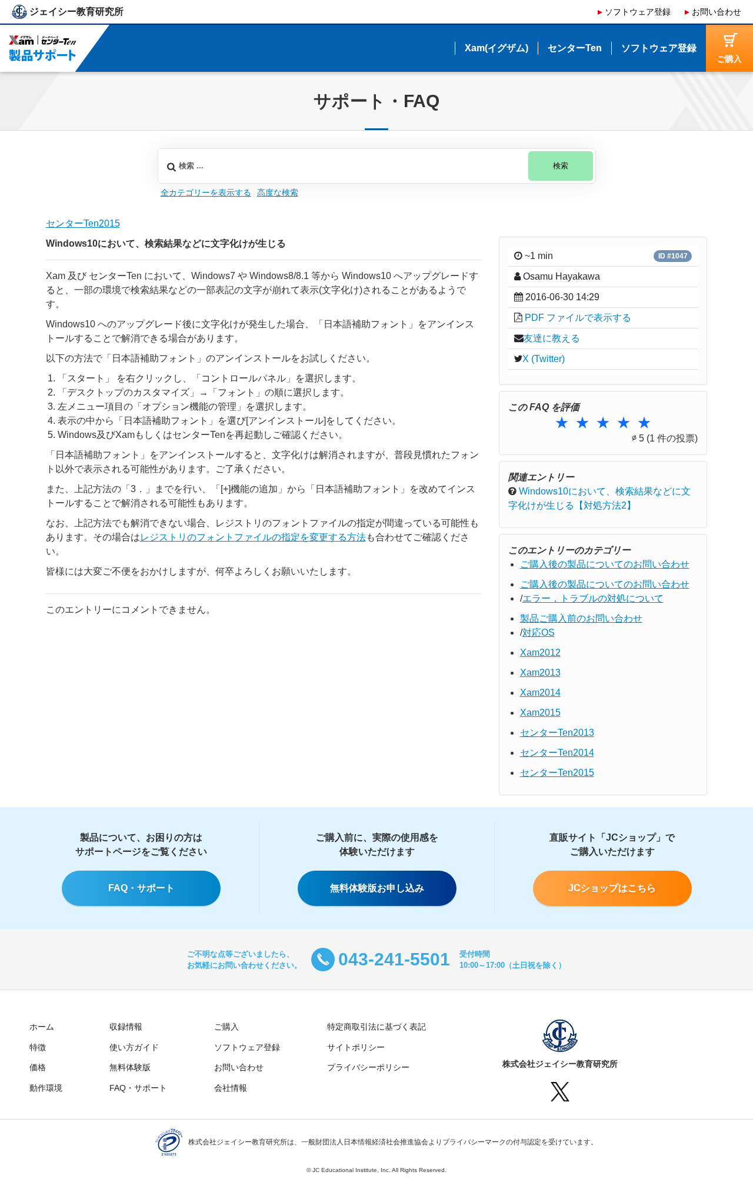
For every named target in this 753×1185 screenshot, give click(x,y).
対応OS (538, 633)
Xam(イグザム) (496, 48)
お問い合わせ (716, 11)
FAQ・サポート (141, 888)
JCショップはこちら (612, 888)
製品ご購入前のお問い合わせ (581, 618)
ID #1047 (673, 256)
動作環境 (45, 1088)
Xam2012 (540, 653)
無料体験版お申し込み (377, 888)
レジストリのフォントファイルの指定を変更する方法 (253, 537)
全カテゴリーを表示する (206, 192)
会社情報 (230, 1088)
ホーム (41, 1026)
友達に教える (552, 338)
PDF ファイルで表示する (578, 318)
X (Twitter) (543, 359)
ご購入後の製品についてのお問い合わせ (604, 564)
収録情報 (125, 1026)
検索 (560, 166)
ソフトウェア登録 (638, 11)
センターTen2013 (557, 733)
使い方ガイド (134, 1047)
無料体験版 (130, 1067)
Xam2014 (540, 693)
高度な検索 (277, 192)
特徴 (37, 1047)
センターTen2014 (557, 753)
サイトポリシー (356, 1047)
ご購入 (226, 1026)
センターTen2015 (83, 223)
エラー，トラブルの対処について (593, 598)
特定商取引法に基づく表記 (376, 1026)
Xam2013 (540, 673)
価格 (37, 1067)
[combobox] (377, 166)
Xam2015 (540, 713)
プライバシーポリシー (368, 1067)
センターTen (575, 48)
